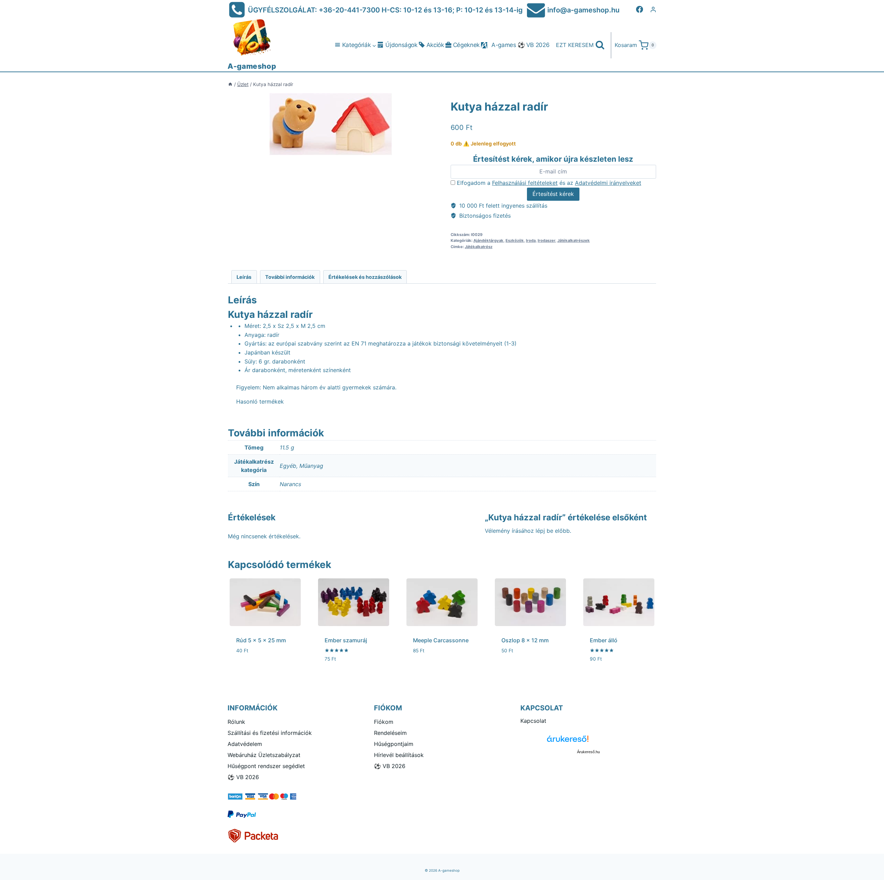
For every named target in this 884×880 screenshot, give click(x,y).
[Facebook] (639, 9)
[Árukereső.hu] (588, 741)
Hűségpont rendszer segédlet (266, 766)
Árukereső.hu (588, 752)
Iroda (531, 240)
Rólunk (236, 721)
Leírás (244, 277)
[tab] (244, 277)
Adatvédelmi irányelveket (608, 182)
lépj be (544, 530)
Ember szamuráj (346, 640)
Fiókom (383, 721)
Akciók (435, 44)
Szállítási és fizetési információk (270, 732)
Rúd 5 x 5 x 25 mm (261, 640)
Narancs (290, 484)
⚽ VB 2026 (534, 44)
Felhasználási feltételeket (525, 182)
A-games (503, 44)
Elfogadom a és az (548, 182)
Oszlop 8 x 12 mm (525, 640)
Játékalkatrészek (573, 240)
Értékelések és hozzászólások (365, 277)
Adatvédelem (245, 743)
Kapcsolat (533, 720)
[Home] (230, 84)
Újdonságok (401, 44)
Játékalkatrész (478, 246)
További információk (290, 277)
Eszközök (515, 240)
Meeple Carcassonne (441, 640)
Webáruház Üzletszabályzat (264, 754)
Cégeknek (466, 44)
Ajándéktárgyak (488, 240)
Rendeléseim (390, 732)
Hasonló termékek (260, 401)
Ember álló (603, 640)
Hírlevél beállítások (399, 754)
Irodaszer (546, 240)
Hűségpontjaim (393, 743)
